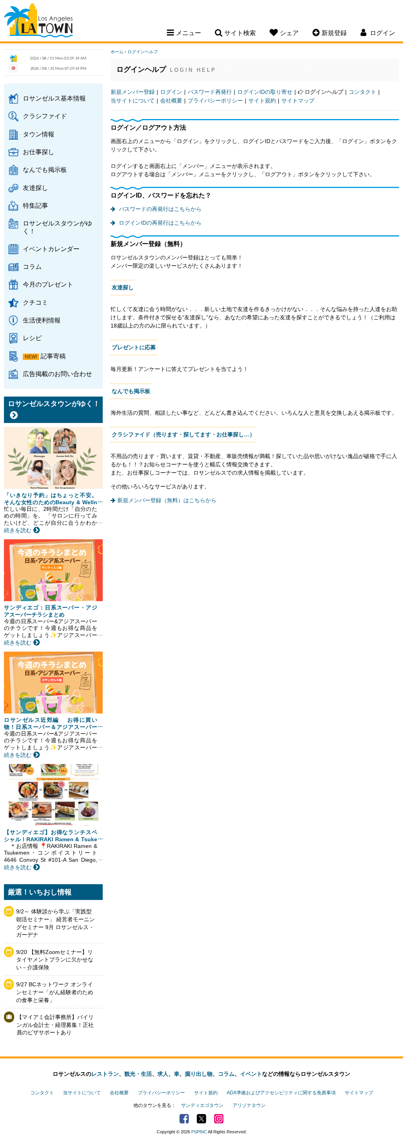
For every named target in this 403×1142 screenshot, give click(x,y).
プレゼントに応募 (134, 347)
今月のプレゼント (48, 284)
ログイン (171, 92)
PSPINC (199, 1131)
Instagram (219, 1118)
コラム (32, 266)
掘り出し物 (199, 1074)
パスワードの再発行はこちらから (159, 209)
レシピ (32, 337)
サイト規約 (262, 100)
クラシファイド (45, 115)
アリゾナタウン (249, 1105)
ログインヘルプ (143, 51)
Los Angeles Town (38, 21)
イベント (251, 1074)
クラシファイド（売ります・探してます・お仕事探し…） (183, 434)
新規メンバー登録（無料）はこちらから (166, 500)
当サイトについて (133, 100)
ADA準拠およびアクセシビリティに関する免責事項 (281, 1092)
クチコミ (35, 302)
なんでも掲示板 (45, 169)
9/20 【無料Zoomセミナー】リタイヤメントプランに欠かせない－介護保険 (54, 960)
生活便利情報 (42, 320)
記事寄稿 (53, 356)
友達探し (35, 187)
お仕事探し (38, 151)
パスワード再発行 (210, 92)
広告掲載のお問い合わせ (57, 373)
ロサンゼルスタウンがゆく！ (57, 227)
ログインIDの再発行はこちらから (159, 223)
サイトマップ (297, 100)
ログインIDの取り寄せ (264, 92)
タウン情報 (38, 134)
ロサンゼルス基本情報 (54, 98)
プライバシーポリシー (215, 100)
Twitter (201, 1118)
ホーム (117, 51)
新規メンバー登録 (133, 92)
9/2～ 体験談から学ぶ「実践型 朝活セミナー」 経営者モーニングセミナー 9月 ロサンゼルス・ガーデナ (55, 923)
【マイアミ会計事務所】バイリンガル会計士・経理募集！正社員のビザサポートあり (55, 1025)
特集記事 (35, 205)
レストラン (105, 1074)
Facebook (184, 1118)
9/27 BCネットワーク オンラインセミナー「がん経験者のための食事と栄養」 (54, 992)
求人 (162, 1074)
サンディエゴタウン (202, 1105)
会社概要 (171, 100)
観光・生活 (138, 1074)
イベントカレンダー (51, 248)
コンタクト (362, 92)
